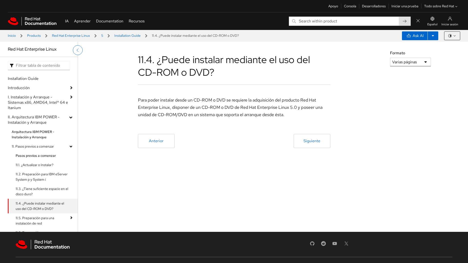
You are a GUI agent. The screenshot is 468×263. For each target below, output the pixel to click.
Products (34, 35)
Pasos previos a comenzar (36, 155)
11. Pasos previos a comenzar (33, 146)
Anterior (156, 140)
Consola (350, 6)
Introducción (19, 87)
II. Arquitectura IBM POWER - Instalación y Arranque (33, 119)
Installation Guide (127, 35)
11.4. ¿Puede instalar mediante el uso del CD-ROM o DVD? (40, 206)
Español (432, 24)
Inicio (12, 35)
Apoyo (333, 6)
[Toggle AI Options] (433, 35)
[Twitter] (346, 245)
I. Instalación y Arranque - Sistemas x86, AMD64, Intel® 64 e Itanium (38, 102)
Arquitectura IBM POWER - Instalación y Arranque (33, 134)
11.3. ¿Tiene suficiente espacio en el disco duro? (42, 191)
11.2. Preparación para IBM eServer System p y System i (42, 177)
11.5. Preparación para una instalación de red (35, 220)
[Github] (312, 245)
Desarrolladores (374, 6)
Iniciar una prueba (404, 6)
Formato (397, 53)
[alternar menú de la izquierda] (78, 50)
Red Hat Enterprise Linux (71, 35)
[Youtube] (335, 245)
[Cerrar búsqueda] (418, 21)
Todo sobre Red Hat (439, 6)
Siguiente (311, 140)
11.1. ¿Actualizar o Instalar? (34, 165)
